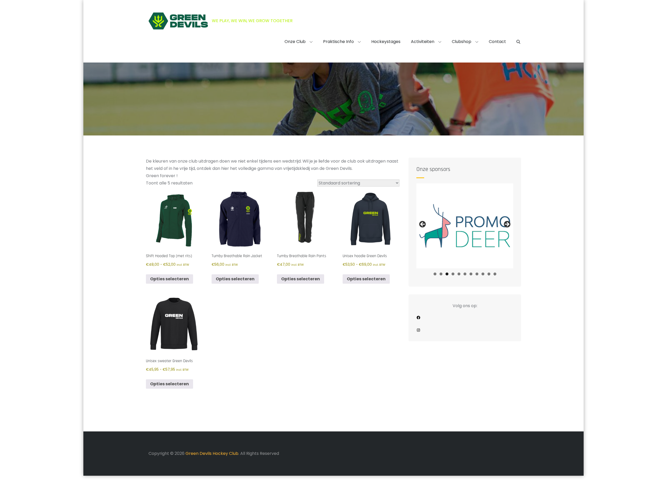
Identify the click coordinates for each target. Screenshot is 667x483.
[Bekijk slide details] (464, 225)
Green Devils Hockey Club (212, 453)
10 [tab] (488, 274)
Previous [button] (423, 224)
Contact (497, 42)
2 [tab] (441, 274)
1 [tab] (435, 274)
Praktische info (338, 42)
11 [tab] (495, 274)
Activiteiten (422, 42)
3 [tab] (447, 274)
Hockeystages (385, 42)
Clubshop (461, 42)
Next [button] (507, 224)
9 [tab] (482, 274)
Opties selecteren (169, 279)
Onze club (295, 42)
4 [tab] (453, 274)
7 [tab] (471, 274)
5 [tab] (459, 274)
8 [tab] (476, 274)
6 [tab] (465, 274)
